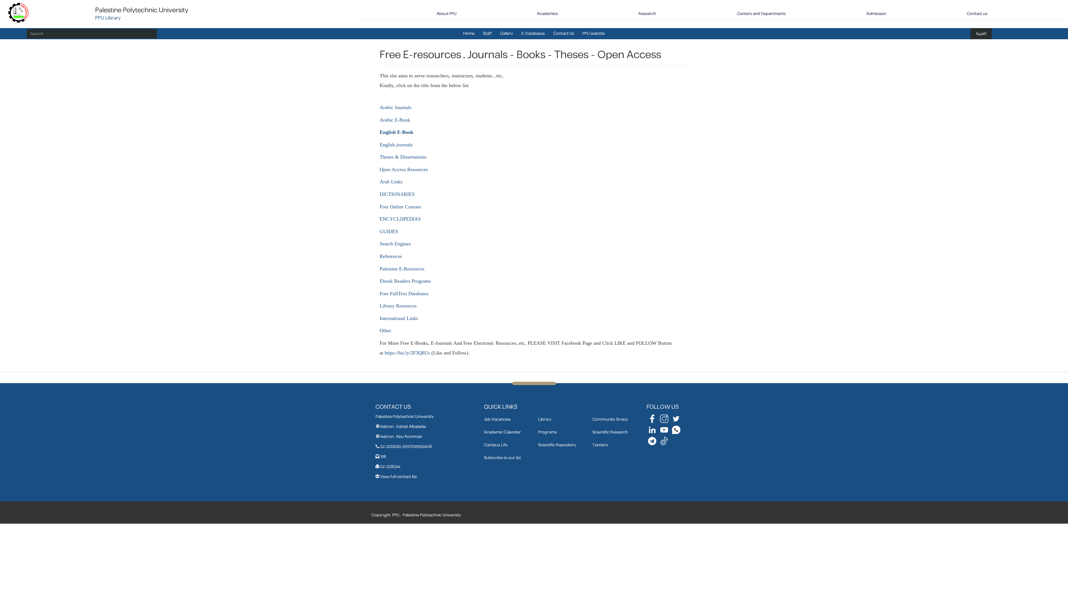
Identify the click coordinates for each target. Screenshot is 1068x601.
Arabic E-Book (395, 120)
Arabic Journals (395, 107)
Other (385, 330)
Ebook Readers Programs (405, 281)
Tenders (600, 445)
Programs (547, 432)
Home (468, 33)
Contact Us (563, 33)
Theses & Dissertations (403, 157)
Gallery (506, 33)
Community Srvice (610, 419)
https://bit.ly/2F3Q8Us (407, 353)
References (391, 256)
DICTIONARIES (397, 194)
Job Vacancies (497, 419)
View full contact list (398, 477)
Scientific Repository (557, 445)
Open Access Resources (404, 169)
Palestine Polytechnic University (141, 10)
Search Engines (395, 244)
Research (647, 14)
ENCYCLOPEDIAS (400, 219)
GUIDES (389, 231)
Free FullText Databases (404, 293)
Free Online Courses (400, 207)
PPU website (593, 33)
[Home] (18, 12)
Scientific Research (610, 432)
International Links (399, 318)
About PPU (446, 14)
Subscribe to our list (502, 458)
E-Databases (533, 33)
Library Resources (398, 306)
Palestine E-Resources (402, 269)
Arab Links (391, 181)
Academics (547, 14)
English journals (396, 144)
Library (545, 419)
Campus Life (496, 445)
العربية (981, 33)
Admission (876, 14)
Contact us (977, 14)
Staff (487, 33)
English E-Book (396, 132)
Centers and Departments (761, 14)
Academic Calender (502, 432)
